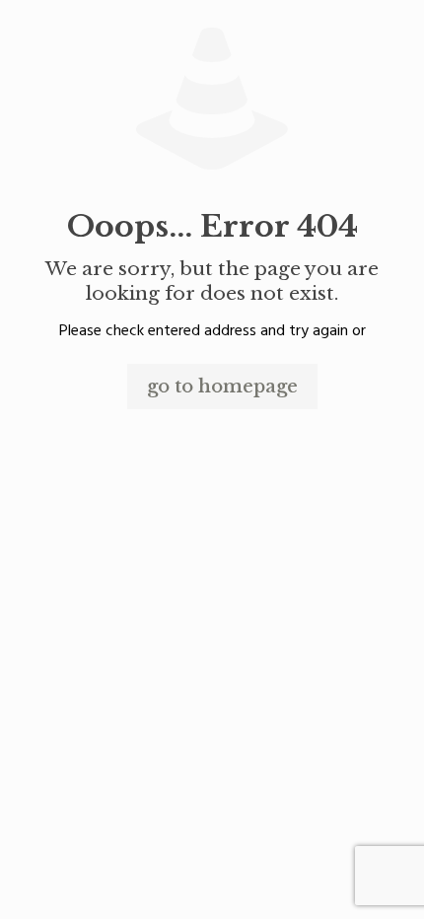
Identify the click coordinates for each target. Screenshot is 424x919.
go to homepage (222, 386)
